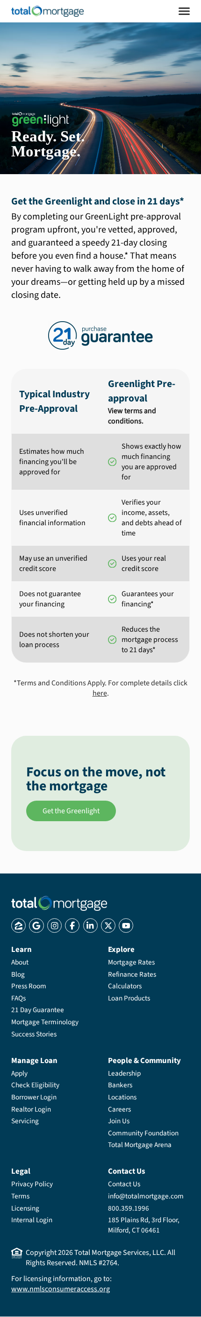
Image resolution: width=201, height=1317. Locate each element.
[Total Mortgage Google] (36, 925)
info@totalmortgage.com (146, 1196)
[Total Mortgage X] (108, 925)
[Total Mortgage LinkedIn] (90, 925)
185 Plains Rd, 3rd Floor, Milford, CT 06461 (143, 1225)
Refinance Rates (132, 974)
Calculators (125, 986)
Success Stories (34, 1034)
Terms (20, 1196)
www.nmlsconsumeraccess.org (60, 1289)
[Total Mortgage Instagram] (54, 925)
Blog (18, 974)
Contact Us (124, 1184)
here (100, 693)
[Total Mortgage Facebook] (72, 925)
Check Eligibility (35, 1085)
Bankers (120, 1085)
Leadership (124, 1073)
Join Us (118, 1121)
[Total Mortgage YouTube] (126, 925)
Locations (122, 1097)
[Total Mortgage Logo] (59, 903)
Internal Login (31, 1220)
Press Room (28, 986)
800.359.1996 (128, 1208)
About (20, 962)
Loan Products (129, 998)
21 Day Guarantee (37, 1010)
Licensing (25, 1208)
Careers (119, 1109)
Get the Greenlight (71, 811)
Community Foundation (143, 1133)
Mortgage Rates (131, 962)
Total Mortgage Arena (140, 1145)
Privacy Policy (32, 1184)
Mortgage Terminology (45, 1022)
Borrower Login (34, 1097)
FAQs (18, 998)
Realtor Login (31, 1109)
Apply (19, 1073)
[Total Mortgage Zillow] (18, 925)
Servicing (25, 1121)
